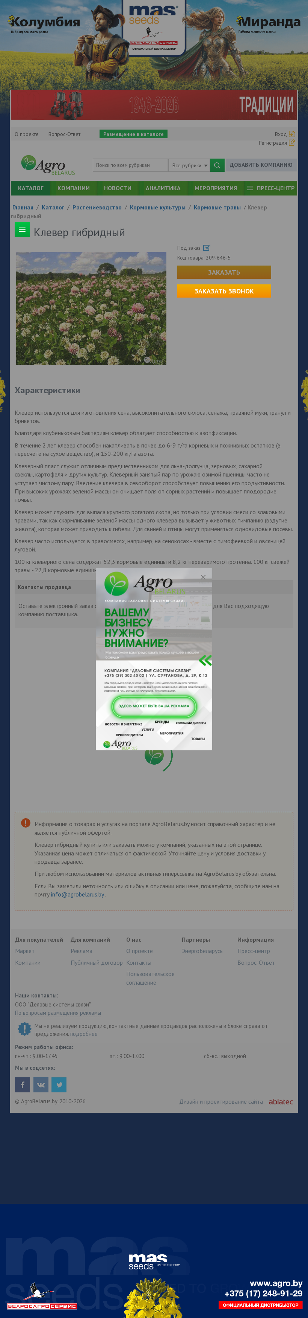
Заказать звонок (224, 291)
